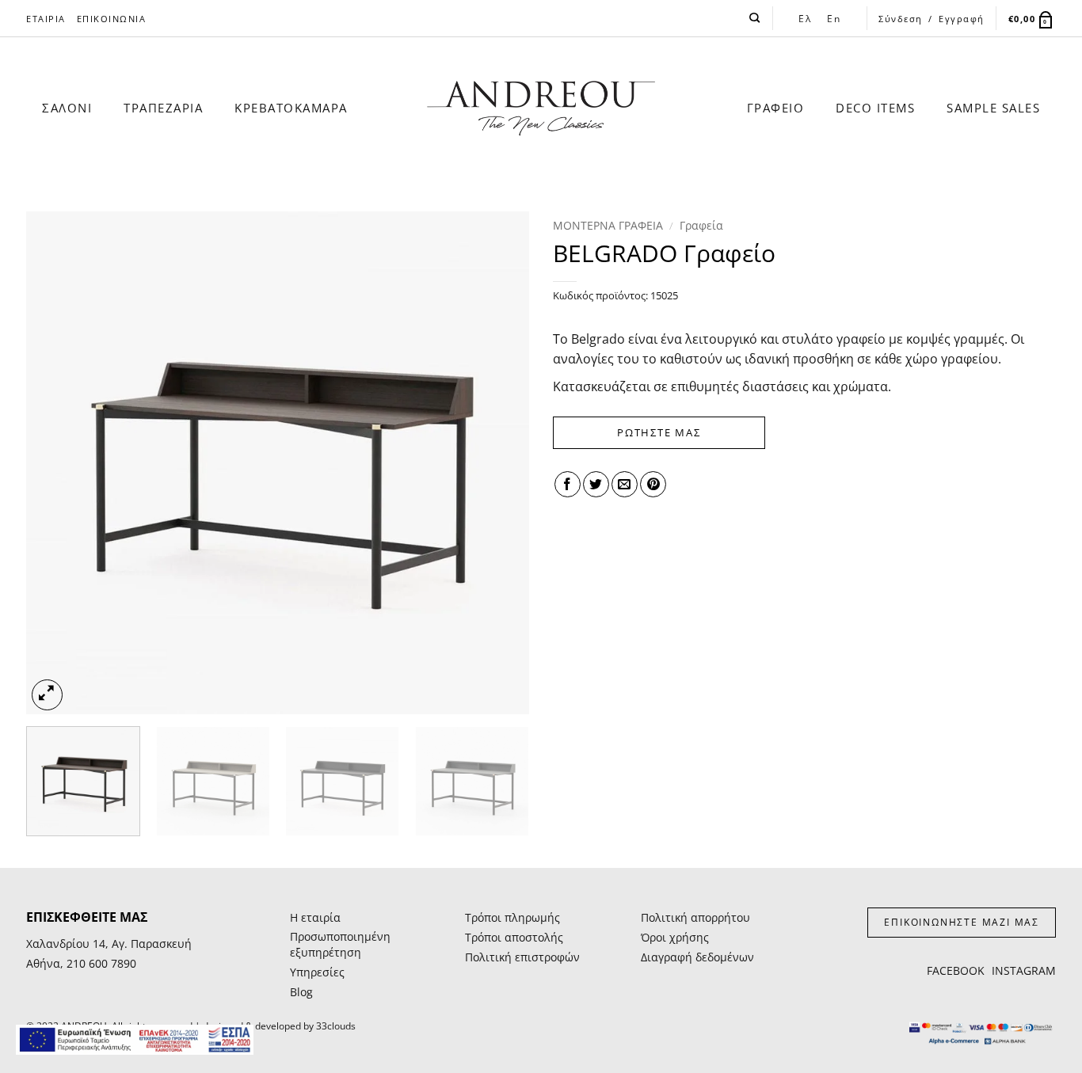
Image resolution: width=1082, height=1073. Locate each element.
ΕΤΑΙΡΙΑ (46, 19)
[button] (1032, 18)
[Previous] (56, 463)
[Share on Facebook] (567, 484)
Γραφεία (701, 225)
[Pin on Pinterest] (653, 484)
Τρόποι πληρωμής (512, 917)
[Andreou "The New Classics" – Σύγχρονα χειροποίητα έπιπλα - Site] (541, 108)
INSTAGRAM (1024, 970)
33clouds (336, 1026)
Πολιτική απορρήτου (695, 917)
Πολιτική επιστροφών (522, 957)
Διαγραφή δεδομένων (697, 957)
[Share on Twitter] (596, 484)
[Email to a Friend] (624, 484)
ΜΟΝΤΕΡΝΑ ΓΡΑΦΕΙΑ (608, 225)
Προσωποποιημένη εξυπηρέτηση (340, 944)
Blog (301, 991)
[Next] (499, 463)
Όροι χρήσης (675, 937)
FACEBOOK (956, 970)
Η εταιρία (315, 917)
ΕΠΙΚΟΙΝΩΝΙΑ (112, 19)
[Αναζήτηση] (755, 18)
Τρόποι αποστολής (514, 937)
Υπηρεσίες (317, 972)
